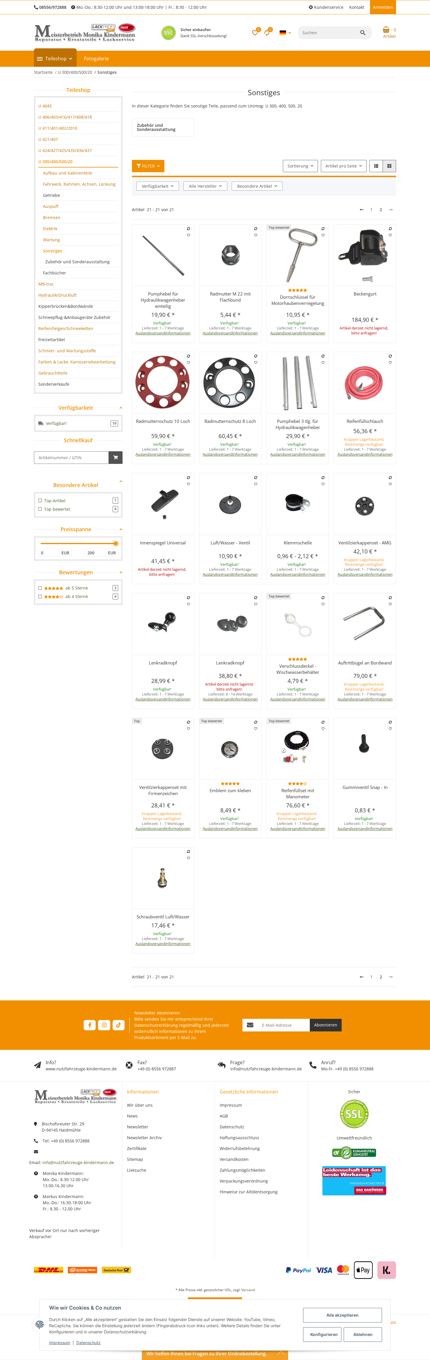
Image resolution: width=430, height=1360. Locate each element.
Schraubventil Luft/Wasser (163, 917)
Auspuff (50, 206)
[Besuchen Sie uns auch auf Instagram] (104, 1025)
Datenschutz (88, 1342)
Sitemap (135, 1159)
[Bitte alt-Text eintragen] (168, 32)
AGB (224, 1116)
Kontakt (356, 7)
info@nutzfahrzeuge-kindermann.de (78, 1162)
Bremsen (52, 217)
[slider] (115, 543)
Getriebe (51, 195)
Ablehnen (363, 1334)
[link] (78, 105)
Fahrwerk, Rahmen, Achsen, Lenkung (79, 184)
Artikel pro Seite (341, 166)
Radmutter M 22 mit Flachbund (230, 297)
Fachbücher (54, 273)
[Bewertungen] (297, 290)
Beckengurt (365, 294)
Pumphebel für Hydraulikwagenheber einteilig (163, 300)
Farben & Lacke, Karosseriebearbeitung (77, 362)
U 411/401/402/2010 (57, 128)
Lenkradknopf (163, 663)
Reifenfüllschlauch (365, 421)
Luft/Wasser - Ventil (230, 543)
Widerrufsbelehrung (240, 1148)
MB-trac (46, 284)
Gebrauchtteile (53, 373)
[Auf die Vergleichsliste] (188, 229)
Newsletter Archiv (144, 1137)
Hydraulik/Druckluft (57, 295)
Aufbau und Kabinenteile (67, 173)
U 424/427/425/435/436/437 (65, 150)
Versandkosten (234, 1159)
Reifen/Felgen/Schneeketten (65, 328)
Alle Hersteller (203, 186)
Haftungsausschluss (239, 1137)
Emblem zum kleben (230, 790)
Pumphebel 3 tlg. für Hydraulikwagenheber (298, 424)
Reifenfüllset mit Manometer (297, 793)
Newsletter (137, 1127)
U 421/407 (48, 139)
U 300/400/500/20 (55, 161)
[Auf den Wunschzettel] (188, 235)
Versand (248, 1289)
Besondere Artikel (254, 186)
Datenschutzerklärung (156, 1025)
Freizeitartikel (51, 339)
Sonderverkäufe (53, 384)
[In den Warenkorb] (116, 457)
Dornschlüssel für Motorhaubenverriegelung (297, 300)
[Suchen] (366, 32)
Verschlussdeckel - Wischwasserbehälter (297, 669)
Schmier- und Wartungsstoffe (67, 350)
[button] (326, 7)
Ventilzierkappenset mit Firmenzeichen (163, 790)
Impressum (59, 1342)
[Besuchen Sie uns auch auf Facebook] (90, 1025)
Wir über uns (140, 1105)
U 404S (45, 106)
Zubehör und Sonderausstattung (77, 261)
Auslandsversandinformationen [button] (162, 333)
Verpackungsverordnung (244, 1181)
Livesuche (136, 1170)
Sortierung (298, 166)
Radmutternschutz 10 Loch (163, 421)
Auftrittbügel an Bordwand (365, 663)
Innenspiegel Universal (163, 543)
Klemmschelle (298, 543)
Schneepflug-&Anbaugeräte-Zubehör (74, 317)
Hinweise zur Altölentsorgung (249, 1192)
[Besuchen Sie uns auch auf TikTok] (119, 1025)
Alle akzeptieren (342, 1315)
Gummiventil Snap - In (365, 787)
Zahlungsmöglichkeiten (242, 1170)
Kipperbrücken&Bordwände (65, 306)
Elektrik (50, 228)
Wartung (51, 239)
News (132, 1116)
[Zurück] (361, 210)
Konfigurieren (324, 1334)
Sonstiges (52, 251)
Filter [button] (148, 166)
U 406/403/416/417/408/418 (65, 117)
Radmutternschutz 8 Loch (230, 421)
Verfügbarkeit (155, 186)
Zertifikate (137, 1148)
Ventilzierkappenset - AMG (364, 543)
